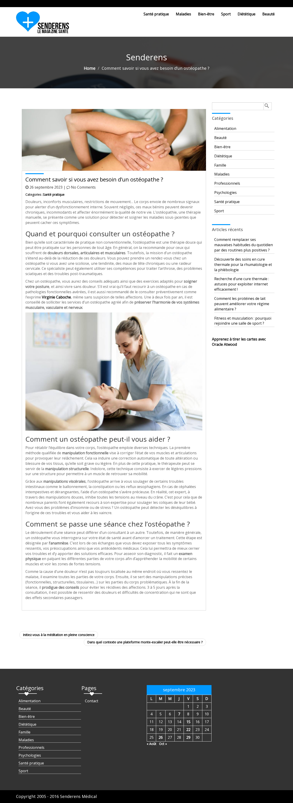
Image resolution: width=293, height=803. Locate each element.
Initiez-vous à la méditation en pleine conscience (59, 635)
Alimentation (225, 128)
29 (188, 737)
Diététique (246, 14)
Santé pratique (156, 14)
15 (188, 721)
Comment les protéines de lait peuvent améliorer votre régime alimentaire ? (241, 304)
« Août (151, 744)
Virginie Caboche (56, 297)
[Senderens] (45, 24)
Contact (91, 700)
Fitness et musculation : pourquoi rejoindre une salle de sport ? (242, 321)
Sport (226, 14)
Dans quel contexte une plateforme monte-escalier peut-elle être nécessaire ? (145, 642)
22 (188, 729)
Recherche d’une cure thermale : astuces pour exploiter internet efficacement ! (241, 284)
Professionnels (227, 183)
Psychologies (225, 192)
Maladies (183, 14)
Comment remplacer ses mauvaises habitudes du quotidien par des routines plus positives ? (243, 245)
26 (161, 737)
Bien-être (206, 14)
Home (89, 68)
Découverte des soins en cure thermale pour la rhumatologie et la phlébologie (243, 264)
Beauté (268, 14)
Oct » (163, 744)
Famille (220, 165)
